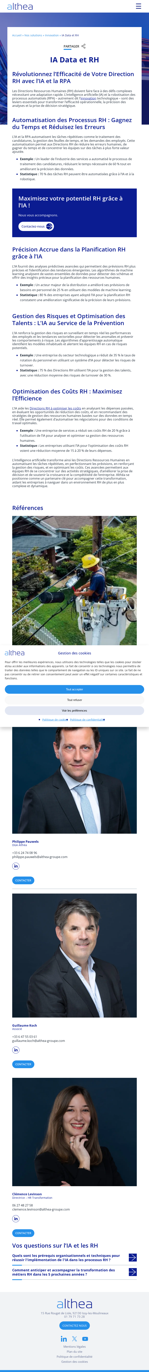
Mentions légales (74, 1346)
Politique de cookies (55, 719)
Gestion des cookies (74, 1362)
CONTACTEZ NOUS (74, 1325)
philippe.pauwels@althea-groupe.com (40, 857)
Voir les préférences (74, 710)
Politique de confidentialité (87, 719)
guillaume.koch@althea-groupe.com (38, 1041)
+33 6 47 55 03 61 (24, 1037)
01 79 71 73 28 (74, 1316)
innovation (88, 98)
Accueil (17, 35)
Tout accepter (74, 689)
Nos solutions (33, 35)
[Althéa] (19, 6)
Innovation (52, 35)
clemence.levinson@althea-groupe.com (41, 1209)
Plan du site (74, 1351)
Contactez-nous (33, 226)
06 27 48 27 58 (22, 1205)
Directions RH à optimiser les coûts (55, 408)
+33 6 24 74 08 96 (24, 853)
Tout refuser (74, 700)
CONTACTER (23, 880)
